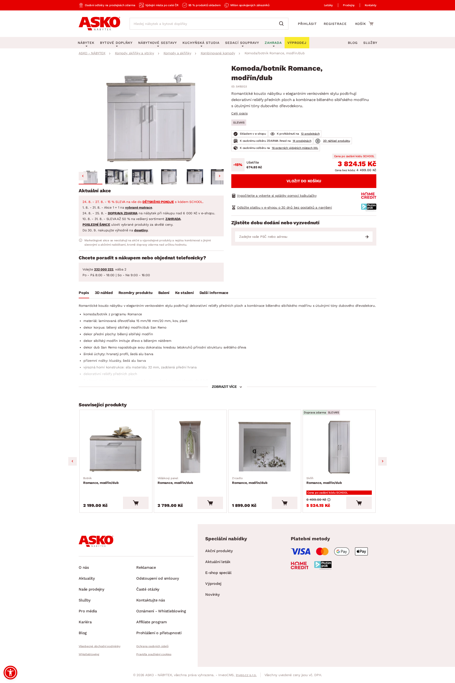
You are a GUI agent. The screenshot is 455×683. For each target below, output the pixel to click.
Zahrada (273, 43)
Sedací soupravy (242, 43)
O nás (84, 567)
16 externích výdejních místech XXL (295, 148)
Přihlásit (307, 24)
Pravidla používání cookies (153, 654)
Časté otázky (147, 589)
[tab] (84, 293)
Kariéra (85, 622)
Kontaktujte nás (150, 600)
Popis (84, 292)
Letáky (328, 5)
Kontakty (370, 5)
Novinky (212, 594)
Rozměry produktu (135, 292)
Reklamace (146, 567)
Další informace (214, 292)
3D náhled (104, 292)
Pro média (88, 611)
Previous (72, 461)
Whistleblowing (89, 654)
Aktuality (87, 578)
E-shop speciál (218, 572)
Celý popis (239, 113)
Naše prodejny (91, 589)
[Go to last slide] (83, 176)
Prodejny (349, 5)
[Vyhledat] (282, 24)
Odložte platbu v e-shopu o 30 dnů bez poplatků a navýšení (284, 207)
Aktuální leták (217, 561)
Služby (370, 43)
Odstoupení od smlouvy (157, 578)
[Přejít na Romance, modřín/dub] (116, 447)
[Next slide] (219, 176)
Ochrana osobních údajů (152, 646)
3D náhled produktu (336, 140)
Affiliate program (151, 622)
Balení (164, 292)
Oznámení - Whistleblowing (161, 611)
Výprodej (213, 583)
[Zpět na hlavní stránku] (99, 23)
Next (382, 461)
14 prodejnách (302, 140)
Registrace (335, 24)
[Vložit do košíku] (136, 503)
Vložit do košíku (304, 181)
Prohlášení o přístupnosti (159, 633)
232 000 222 (103, 269)
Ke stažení (184, 292)
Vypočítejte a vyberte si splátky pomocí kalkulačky (277, 195)
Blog (353, 43)
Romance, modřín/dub (100, 481)
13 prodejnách (310, 133)
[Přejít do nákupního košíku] (364, 23)
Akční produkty (219, 551)
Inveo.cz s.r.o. (246, 675)
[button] (90, 176)
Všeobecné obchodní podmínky (99, 646)
